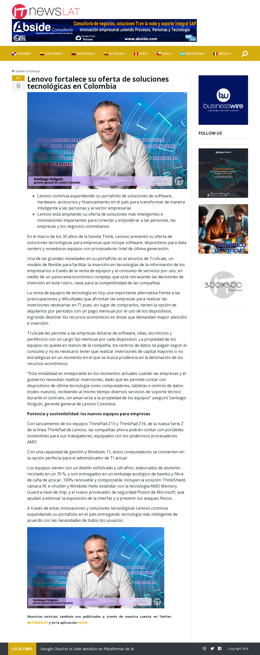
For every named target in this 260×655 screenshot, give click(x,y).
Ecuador (116, 53)
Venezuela (85, 53)
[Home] (46, 11)
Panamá (23, 53)
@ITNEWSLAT (37, 622)
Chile (166, 53)
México (224, 53)
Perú (142, 53)
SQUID (83, 622)
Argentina (194, 53)
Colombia (53, 53)
